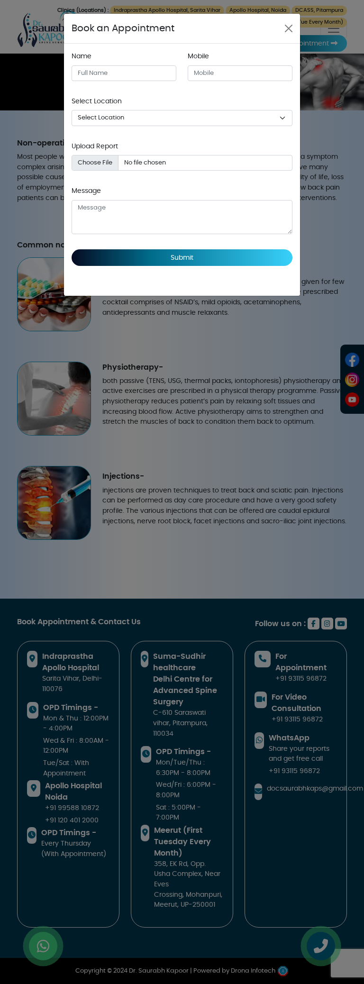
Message (86, 190)
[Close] (288, 28)
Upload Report (95, 146)
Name (81, 56)
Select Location (97, 101)
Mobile (198, 56)
